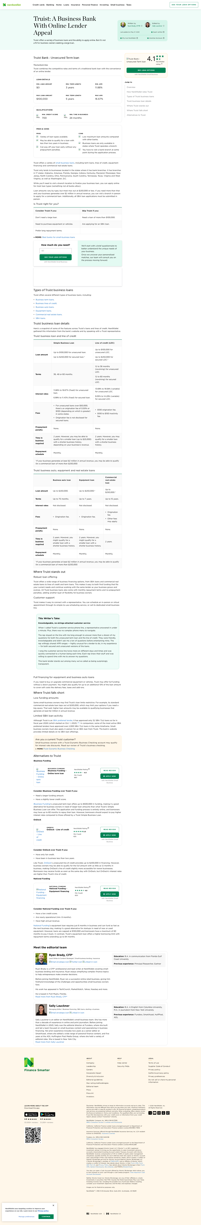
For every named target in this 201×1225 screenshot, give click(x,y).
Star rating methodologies (97, 1083)
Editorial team (92, 1086)
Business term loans (45, 300)
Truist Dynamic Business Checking (59, 749)
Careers (89, 1070)
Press (88, 1090)
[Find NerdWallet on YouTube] (154, 1113)
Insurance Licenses (108, 1133)
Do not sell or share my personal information (162, 1081)
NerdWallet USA (96, 1214)
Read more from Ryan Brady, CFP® (51, 997)
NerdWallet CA (115, 1214)
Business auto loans (45, 307)
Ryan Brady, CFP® (134, 26)
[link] (146, 87)
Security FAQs (123, 1066)
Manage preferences (26, 1216)
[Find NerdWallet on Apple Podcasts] (163, 1113)
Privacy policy (154, 1070)
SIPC (117, 1161)
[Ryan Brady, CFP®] (123, 25)
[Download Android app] (47, 1114)
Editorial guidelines (94, 1080)
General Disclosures (97, 1167)
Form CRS (134, 1163)
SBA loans (40, 318)
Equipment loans (43, 311)
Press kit (90, 1093)
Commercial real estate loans (49, 314)
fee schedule (109, 1167)
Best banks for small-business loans (58, 237)
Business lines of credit (46, 303)
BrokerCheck (127, 1167)
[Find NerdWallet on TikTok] (168, 1113)
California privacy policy (158, 1073)
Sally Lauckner (157, 26)
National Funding (41, 925)
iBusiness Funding (42, 804)
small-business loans (65, 163)
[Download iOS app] (31, 1114)
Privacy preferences (156, 1076)
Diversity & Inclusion (95, 1076)
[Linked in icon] (90, 962)
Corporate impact (93, 1073)
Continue (46, 1216)
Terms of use (153, 1063)
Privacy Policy (104, 1165)
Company (90, 1063)
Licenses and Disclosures (113, 1122)
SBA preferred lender (62, 720)
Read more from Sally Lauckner (49, 1042)
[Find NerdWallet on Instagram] (159, 1113)
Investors (90, 1096)
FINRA (113, 1161)
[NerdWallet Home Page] (12, 4)
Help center (122, 1063)
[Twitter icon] (76, 962)
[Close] (53, 1205)
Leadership (91, 1066)
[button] (142, 26)
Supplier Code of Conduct (159, 1066)
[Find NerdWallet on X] (150, 1113)
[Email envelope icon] (59, 962)
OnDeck (47, 863)
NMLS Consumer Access (94, 1122)
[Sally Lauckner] (147, 25)
